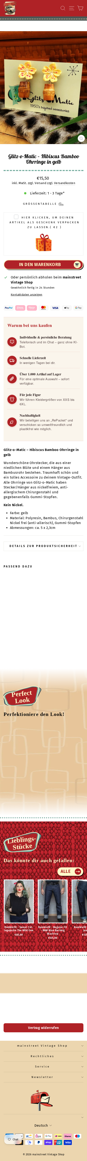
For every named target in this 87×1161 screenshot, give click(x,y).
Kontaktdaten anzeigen (26, 294)
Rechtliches (42, 1056)
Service (42, 1066)
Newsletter (42, 1077)
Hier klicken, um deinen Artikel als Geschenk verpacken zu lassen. (45, 222)
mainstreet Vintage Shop (42, 1045)
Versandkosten (64, 183)
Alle (66, 871)
